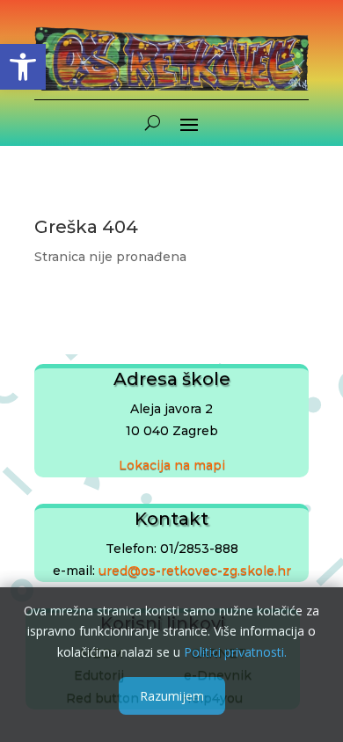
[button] (23, 67)
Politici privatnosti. (235, 652)
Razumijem (172, 695)
